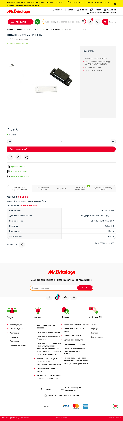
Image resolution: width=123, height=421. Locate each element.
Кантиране (14, 333)
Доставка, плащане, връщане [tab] (103, 188)
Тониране (14, 337)
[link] (90, 22)
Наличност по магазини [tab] (43, 188)
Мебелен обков (35, 29)
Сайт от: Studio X (115, 418)
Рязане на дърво (17, 328)
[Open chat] (115, 406)
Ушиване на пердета (18, 345)
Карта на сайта (61, 418)
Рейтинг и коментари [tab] (82, 188)
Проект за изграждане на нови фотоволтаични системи (74, 351)
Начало (10, 29)
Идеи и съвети (97, 337)
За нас (93, 324)
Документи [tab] (62, 188)
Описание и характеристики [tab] (19, 188)
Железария (20, 29)
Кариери (94, 328)
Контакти (95, 333)
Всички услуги (16, 324)
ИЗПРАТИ (85, 288)
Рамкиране (14, 341)
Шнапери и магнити (52, 29)
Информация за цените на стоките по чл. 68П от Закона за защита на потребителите (76, 361)
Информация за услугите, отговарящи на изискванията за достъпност (49, 361)
